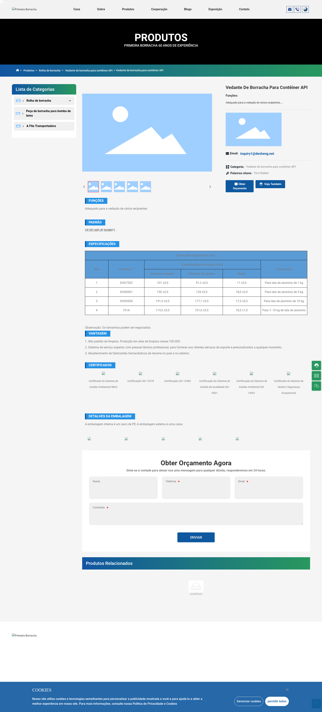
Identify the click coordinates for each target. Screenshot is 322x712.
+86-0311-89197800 (35, 644)
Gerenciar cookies (249, 701)
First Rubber (261, 173)
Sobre (101, 9)
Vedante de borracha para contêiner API (89, 70)
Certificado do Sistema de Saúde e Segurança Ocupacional (288, 386)
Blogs (188, 9)
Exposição (215, 9)
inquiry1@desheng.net (257, 154)
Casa (76, 9)
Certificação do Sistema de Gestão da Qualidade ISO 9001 (214, 386)
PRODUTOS (161, 37)
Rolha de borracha (50, 70)
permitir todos (277, 701)
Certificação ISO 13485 (177, 380)
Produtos (128, 9)
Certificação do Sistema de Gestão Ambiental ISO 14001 (251, 386)
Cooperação (159, 9)
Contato (244, 9)
